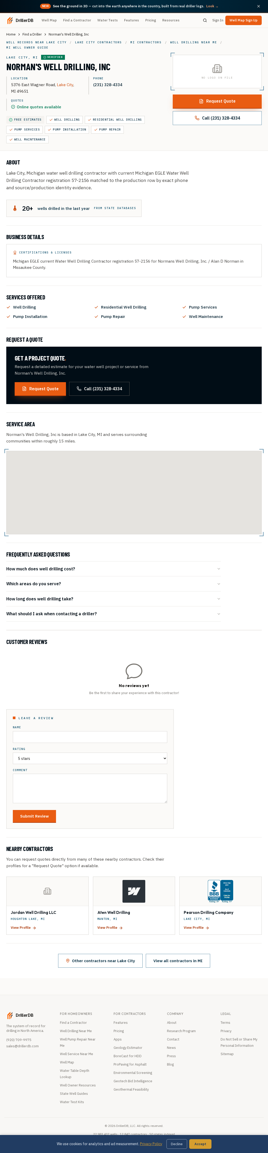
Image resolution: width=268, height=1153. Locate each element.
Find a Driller (32, 34)
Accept (200, 1144)
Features (131, 20)
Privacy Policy (151, 1144)
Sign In (217, 20)
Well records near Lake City (36, 42)
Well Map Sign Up (244, 20)
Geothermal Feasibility (131, 1089)
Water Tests (107, 20)
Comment (20, 770)
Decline (177, 1144)
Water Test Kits (72, 1102)
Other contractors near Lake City (103, 960)
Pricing (150, 20)
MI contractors (145, 42)
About (171, 1022)
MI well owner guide (27, 47)
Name (17, 727)
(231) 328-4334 (107, 84)
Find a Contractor (77, 20)
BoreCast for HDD (128, 1056)
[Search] (205, 20)
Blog (170, 1064)
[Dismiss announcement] (258, 6)
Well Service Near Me (76, 1054)
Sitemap (227, 1054)
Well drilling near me (193, 42)
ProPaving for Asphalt (130, 1064)
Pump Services (27, 129)
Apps (118, 1039)
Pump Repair (110, 129)
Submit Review (34, 816)
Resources (171, 20)
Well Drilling (67, 119)
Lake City (65, 84)
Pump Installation (69, 129)
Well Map (49, 20)
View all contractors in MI (178, 960)
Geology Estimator (128, 1047)
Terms (225, 1022)
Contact (173, 1039)
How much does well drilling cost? (40, 568)
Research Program (181, 1031)
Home (11, 34)
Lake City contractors (98, 42)
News (171, 1047)
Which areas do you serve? (33, 583)
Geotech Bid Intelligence (133, 1081)
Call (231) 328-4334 (221, 118)
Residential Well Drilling (117, 119)
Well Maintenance (30, 139)
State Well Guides (74, 1093)
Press (171, 1056)
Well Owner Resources (78, 1085)
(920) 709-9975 (18, 1040)
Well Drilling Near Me (76, 1031)
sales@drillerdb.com (22, 1046)
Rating (19, 749)
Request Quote (221, 101)
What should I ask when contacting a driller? (51, 613)
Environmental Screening (133, 1073)
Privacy (226, 1031)
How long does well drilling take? (39, 598)
